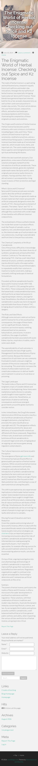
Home (4, 55)
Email (4, 649)
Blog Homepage (8, 694)
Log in (4, 744)
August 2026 (6, 719)
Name (4, 644)
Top (15, 755)
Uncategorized (7, 730)
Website (5, 653)
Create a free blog (9, 690)
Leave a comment (24, 53)
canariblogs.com (12, 759)
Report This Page (7, 626)
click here (5, 533)
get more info (25, 456)
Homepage (6, 697)
